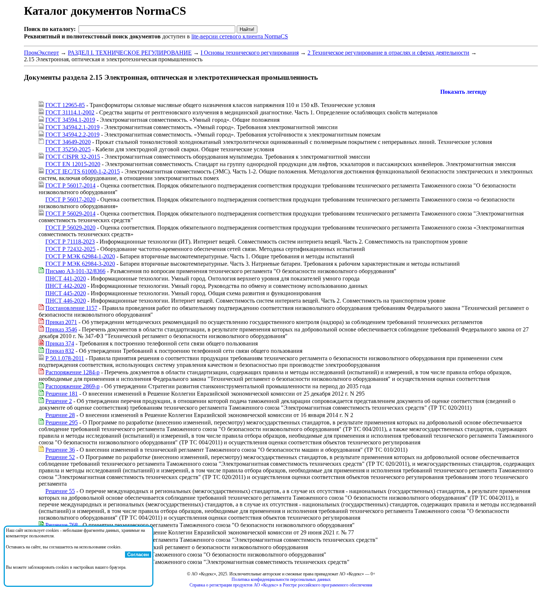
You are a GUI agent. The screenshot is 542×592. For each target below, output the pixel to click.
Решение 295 (61, 422)
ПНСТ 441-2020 (65, 278)
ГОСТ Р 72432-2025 (70, 249)
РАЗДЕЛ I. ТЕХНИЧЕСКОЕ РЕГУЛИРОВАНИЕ (130, 52)
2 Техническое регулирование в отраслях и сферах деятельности (388, 52)
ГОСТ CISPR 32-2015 (72, 157)
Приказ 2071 (61, 322)
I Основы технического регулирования (250, 52)
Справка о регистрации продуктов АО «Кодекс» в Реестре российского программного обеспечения (281, 585)
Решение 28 (60, 415)
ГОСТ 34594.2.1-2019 (72, 127)
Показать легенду (463, 92)
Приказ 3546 (61, 329)
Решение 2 (58, 401)
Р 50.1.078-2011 (64, 358)
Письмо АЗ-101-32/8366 (75, 271)
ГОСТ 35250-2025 (68, 149)
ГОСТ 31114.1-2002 (69, 112)
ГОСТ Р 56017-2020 (70, 199)
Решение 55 (60, 491)
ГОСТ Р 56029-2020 (70, 227)
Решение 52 (60, 457)
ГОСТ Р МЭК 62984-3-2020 (80, 264)
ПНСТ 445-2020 (65, 293)
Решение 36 (60, 450)
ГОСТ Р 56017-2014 (70, 185)
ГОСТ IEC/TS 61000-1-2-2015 (82, 171)
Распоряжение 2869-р (72, 386)
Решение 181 (61, 393)
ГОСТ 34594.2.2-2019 (72, 134)
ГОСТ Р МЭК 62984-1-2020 (80, 256)
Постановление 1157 (71, 308)
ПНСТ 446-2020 (65, 300)
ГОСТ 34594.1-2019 (70, 120)
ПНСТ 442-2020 (65, 286)
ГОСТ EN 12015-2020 (72, 164)
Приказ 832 (59, 351)
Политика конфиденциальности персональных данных (281, 579)
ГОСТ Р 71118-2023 (70, 241)
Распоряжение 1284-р (72, 372)
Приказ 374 (59, 343)
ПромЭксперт (41, 52)
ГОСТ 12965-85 (65, 105)
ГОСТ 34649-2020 (68, 142)
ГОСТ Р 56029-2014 (70, 213)
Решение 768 (61, 525)
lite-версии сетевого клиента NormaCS (239, 36)
